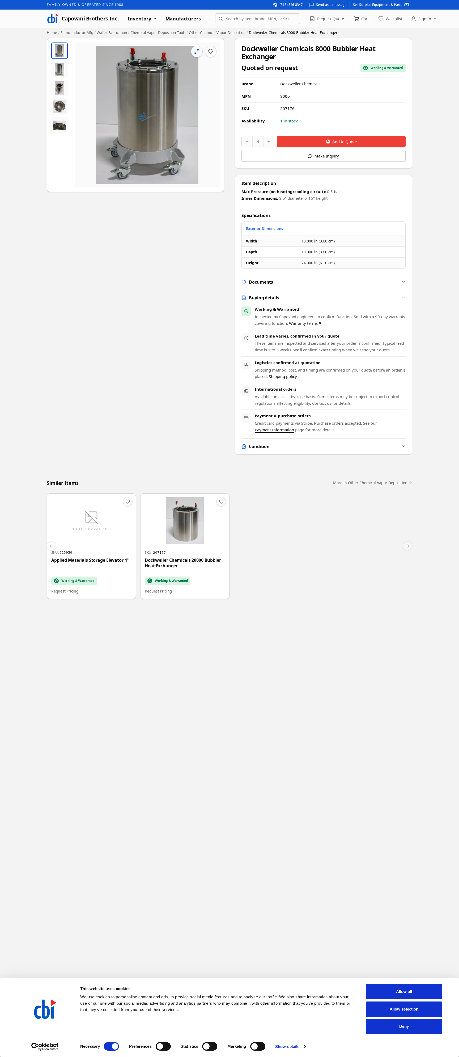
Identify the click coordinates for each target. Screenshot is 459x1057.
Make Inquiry (326, 156)
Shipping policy (283, 376)
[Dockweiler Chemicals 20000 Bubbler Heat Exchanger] (185, 546)
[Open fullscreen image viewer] (147, 114)
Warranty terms (303, 323)
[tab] (59, 50)
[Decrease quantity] (247, 141)
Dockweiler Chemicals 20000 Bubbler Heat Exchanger (183, 563)
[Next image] (211, 115)
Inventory (139, 18)
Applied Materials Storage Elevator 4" (90, 560)
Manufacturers (183, 18)
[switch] (163, 1046)
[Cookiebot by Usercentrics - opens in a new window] (45, 1047)
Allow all (404, 991)
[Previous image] (83, 115)
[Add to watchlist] (210, 51)
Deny (404, 1026)
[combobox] (257, 18)
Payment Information (274, 429)
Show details (287, 1046)
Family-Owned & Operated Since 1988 (85, 4)
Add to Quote (344, 141)
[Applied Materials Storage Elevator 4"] (91, 546)
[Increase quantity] (269, 141)
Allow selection (404, 1009)
